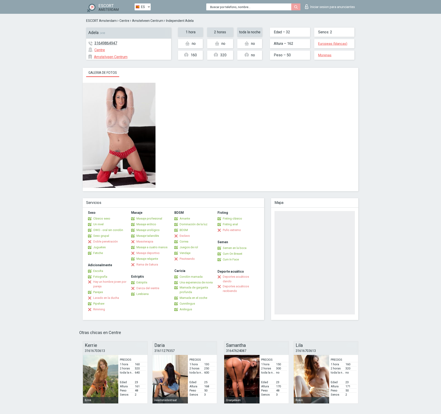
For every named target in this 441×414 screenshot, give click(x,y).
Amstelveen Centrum (147, 21)
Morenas (324, 55)
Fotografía (100, 276)
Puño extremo (232, 230)
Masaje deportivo (148, 253)
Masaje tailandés (147, 235)
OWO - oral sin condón (108, 230)
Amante (185, 218)
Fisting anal (230, 224)
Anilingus (186, 309)
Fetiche (98, 253)
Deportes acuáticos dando (236, 279)
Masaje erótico (146, 224)
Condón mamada (191, 276)
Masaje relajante (147, 258)
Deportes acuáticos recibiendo (236, 289)
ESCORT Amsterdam (101, 21)
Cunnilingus (187, 303)
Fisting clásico (232, 218)
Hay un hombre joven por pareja (109, 284)
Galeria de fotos (102, 72)
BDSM (184, 230)
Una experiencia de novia (196, 282)
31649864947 (105, 43)
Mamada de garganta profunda (194, 290)
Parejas (98, 292)
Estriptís (141, 282)
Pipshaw (99, 303)
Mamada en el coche (193, 298)
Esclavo (185, 235)
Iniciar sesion (332, 7)
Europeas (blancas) (332, 44)
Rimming (99, 309)
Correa (184, 241)
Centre (124, 21)
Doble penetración (105, 241)
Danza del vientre (147, 288)
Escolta (98, 271)
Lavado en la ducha (106, 298)
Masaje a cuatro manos (151, 247)
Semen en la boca (234, 248)
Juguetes (99, 247)
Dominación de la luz (193, 224)
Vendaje (185, 253)
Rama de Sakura (147, 264)
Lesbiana (142, 294)
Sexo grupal (101, 235)
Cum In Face (231, 259)
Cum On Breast (232, 253)
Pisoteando (187, 258)
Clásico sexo (101, 218)
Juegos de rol (189, 247)
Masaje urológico (148, 230)
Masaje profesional (149, 218)
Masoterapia (144, 241)
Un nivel (98, 224)
